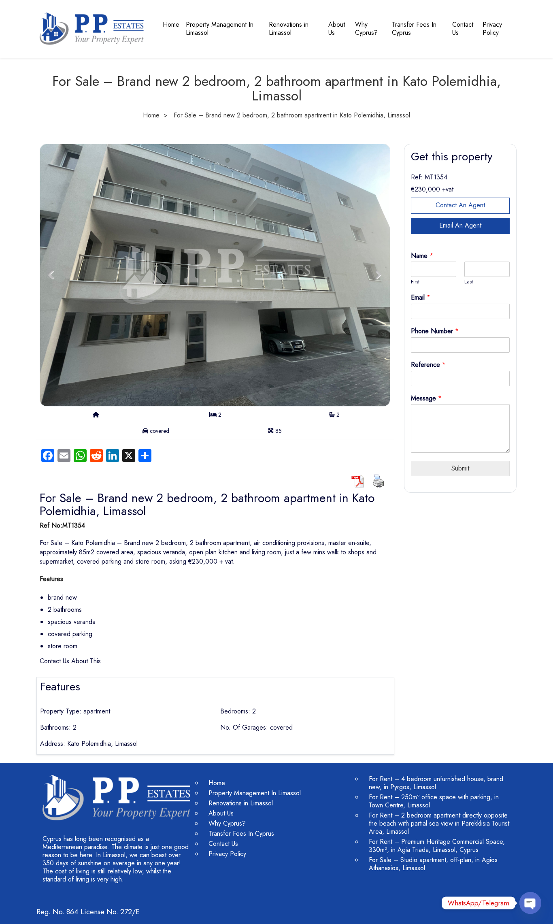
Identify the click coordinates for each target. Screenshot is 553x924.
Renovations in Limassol (288, 28)
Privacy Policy (492, 28)
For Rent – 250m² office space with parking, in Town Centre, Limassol (434, 801)
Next (378, 274)
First (415, 282)
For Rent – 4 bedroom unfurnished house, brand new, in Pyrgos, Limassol (436, 783)
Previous (51, 274)
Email (420, 298)
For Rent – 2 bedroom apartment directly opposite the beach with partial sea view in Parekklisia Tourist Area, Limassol (439, 823)
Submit (460, 468)
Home (171, 24)
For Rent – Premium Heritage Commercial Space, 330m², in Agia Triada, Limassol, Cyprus (437, 845)
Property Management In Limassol (219, 28)
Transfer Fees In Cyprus (414, 28)
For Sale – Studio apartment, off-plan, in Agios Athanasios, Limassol (433, 864)
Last (468, 282)
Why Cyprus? (366, 28)
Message (426, 398)
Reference (428, 365)
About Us (336, 28)
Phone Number (435, 331)
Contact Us (462, 28)
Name (422, 256)
